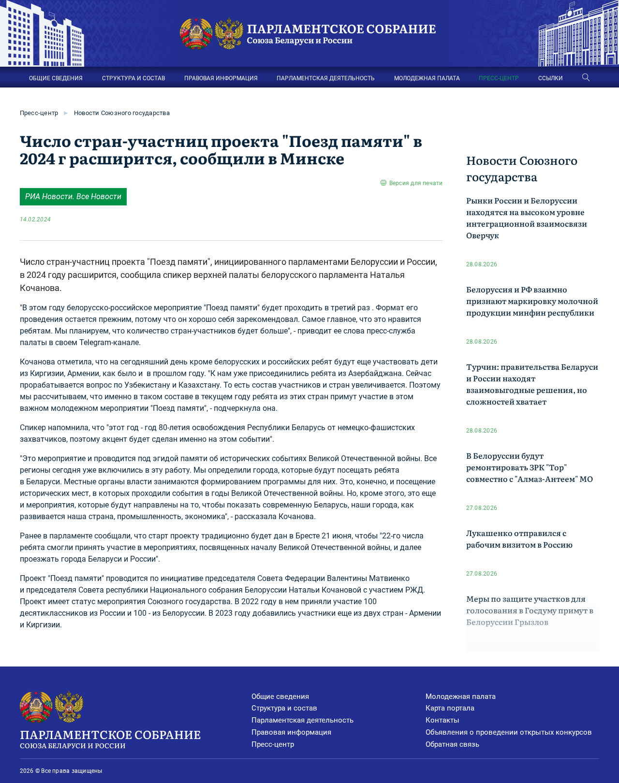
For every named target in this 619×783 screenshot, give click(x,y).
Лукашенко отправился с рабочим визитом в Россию (519, 538)
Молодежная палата (461, 696)
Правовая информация (291, 732)
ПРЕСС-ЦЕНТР (499, 78)
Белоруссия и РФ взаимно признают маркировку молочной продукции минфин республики (532, 300)
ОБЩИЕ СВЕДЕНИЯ (56, 78)
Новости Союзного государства (122, 112)
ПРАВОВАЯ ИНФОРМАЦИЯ (221, 78)
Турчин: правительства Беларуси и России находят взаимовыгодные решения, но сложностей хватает (532, 384)
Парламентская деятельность (302, 720)
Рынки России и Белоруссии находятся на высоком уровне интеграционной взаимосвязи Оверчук (526, 217)
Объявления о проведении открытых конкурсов (509, 732)
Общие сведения (280, 696)
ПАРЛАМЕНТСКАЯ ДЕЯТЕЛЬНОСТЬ (326, 78)
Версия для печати (415, 183)
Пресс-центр (39, 112)
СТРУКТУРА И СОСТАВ (133, 78)
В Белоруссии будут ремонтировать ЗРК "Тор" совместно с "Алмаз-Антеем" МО (529, 467)
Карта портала (450, 708)
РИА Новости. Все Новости (73, 196)
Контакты (442, 720)
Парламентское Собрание (110, 737)
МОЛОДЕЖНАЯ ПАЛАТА (427, 78)
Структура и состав (284, 708)
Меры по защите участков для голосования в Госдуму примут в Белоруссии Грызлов (529, 610)
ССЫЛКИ (550, 78)
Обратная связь (452, 744)
